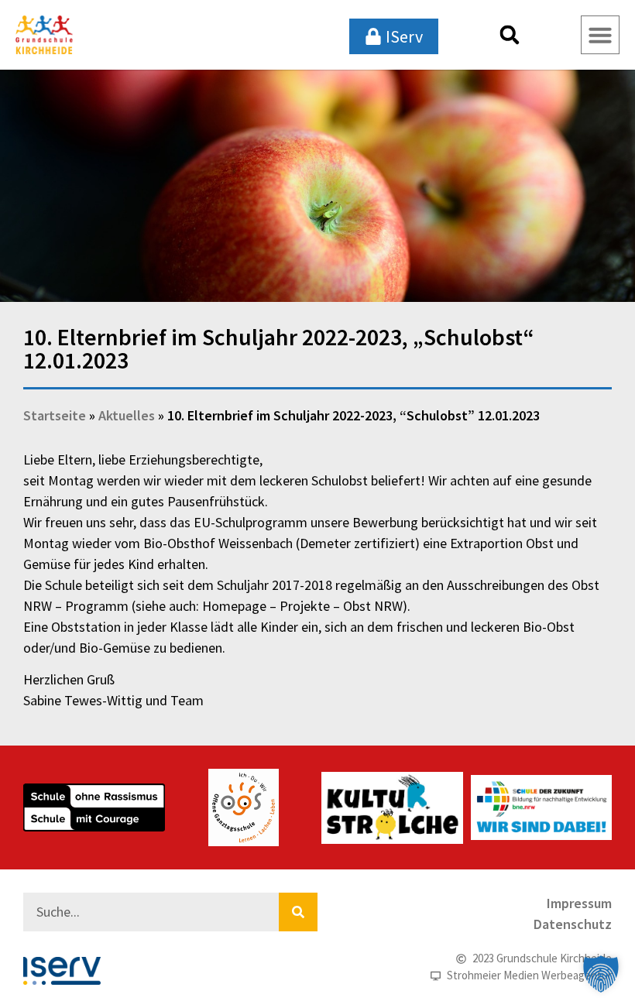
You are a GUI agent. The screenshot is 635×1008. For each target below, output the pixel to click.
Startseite (54, 415)
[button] (509, 34)
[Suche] (298, 912)
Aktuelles (126, 415)
